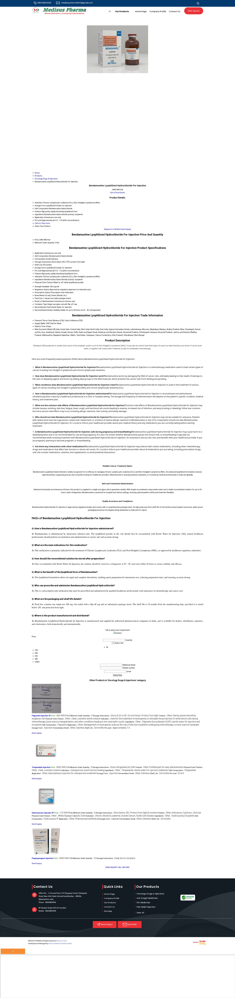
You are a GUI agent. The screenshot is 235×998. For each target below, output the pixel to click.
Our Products (122, 11)
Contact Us (174, 11)
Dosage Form (40, 268)
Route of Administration (44, 301)
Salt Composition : (54, 725)
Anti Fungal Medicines (147, 898)
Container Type (41, 304)
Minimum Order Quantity (44, 243)
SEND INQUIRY (111, 867)
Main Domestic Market (44, 329)
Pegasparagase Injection (42, 858)
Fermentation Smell (42, 259)
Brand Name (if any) (43, 295)
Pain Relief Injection (146, 907)
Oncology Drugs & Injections (150, 893)
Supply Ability (40, 323)
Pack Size (39, 298)
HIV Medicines (143, 902)
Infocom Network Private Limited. (60, 943)
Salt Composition (42, 256)
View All (140, 912)
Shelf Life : (94, 728)
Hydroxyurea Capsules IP (43, 813)
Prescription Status (42, 292)
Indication (39, 276)
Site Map (108, 911)
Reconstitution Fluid (43, 307)
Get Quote (194, 10)
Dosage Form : (42, 728)
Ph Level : (117, 728)
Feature (38, 274)
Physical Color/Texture (44, 282)
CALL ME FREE (123, 867)
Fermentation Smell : (68, 728)
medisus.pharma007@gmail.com (77, 2)
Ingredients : (137, 770)
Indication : (82, 770)
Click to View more (42, 223)
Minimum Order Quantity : (81, 716)
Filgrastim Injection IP (41, 716)
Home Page (141, 11)
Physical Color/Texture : (72, 719)
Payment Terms (41, 320)
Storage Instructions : (126, 716)
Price (37, 240)
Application (39, 253)
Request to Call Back (112, 229)
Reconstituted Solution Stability (47, 310)
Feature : (159, 767)
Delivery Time (40, 326)
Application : (133, 725)
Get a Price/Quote (117, 192)
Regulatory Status (42, 289)
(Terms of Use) (61, 941)
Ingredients (39, 279)
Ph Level (38, 271)
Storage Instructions (43, 262)
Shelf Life (38, 265)
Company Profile (157, 11)
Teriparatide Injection (41, 767)
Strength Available (42, 286)
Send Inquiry (126, 229)
